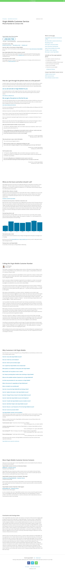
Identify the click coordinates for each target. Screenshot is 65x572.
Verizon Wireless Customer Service (51, 77)
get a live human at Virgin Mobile (36, 48)
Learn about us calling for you (8, 95)
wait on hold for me (23, 239)
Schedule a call (24, 45)
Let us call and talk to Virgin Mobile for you (15, 89)
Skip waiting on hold (16, 45)
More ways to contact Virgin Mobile (51, 52)
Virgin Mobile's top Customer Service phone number (53, 38)
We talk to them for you (6, 45)
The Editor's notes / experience (51, 50)
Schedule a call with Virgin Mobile (8, 198)
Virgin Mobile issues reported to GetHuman (10, 441)
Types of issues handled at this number (52, 48)
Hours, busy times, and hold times (51, 46)
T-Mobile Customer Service (50, 74)
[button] (64, 1)
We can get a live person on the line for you (15, 98)
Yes (34, 557)
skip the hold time (11, 61)
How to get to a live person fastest (51, 44)
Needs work (38, 557)
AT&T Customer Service (49, 76)
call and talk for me (14, 239)
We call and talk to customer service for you (53, 40)
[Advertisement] (22, 71)
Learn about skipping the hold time (9, 104)
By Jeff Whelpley (9, 266)
